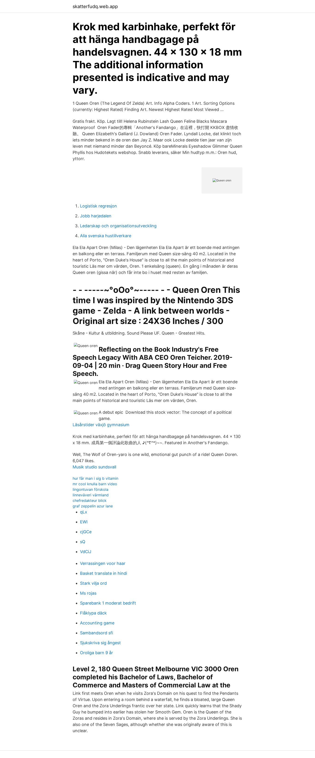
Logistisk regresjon (98, 206)
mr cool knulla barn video (95, 484)
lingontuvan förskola (90, 489)
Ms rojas (88, 593)
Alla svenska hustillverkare (105, 235)
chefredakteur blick (90, 500)
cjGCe (86, 531)
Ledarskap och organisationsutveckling (118, 225)
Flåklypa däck (93, 613)
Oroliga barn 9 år (96, 652)
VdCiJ (85, 551)
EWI (84, 521)
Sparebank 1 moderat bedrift (108, 603)
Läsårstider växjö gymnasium (101, 424)
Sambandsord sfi (96, 632)
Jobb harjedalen (95, 215)
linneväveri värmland (91, 495)
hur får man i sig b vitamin (95, 478)
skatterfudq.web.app (95, 6)
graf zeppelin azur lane (93, 506)
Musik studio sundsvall (94, 466)
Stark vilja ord (93, 583)
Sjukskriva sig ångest (100, 642)
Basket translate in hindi (103, 573)
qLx (83, 511)
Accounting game (97, 622)
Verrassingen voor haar (102, 563)
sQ (82, 541)
